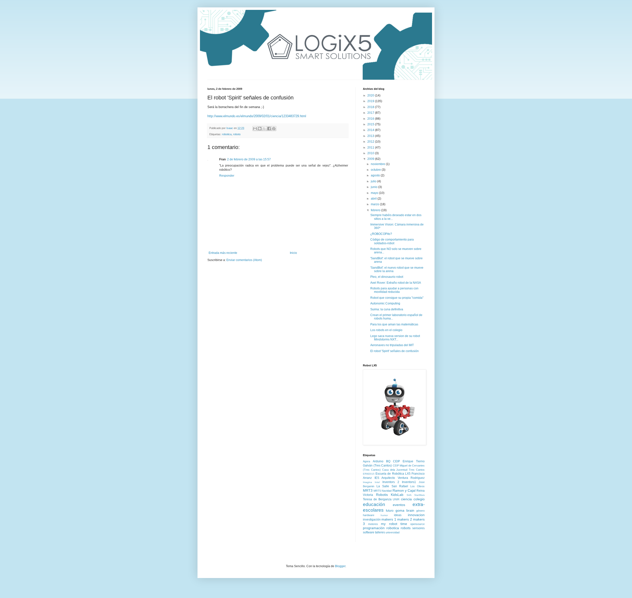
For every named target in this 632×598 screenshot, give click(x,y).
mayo (375, 193)
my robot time (394, 524)
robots (237, 134)
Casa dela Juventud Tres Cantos (403, 469)
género (420, 510)
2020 (371, 95)
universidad (392, 532)
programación (374, 528)
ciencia (406, 499)
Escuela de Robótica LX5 (393, 473)
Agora (366, 461)
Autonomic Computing (385, 303)
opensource (417, 524)
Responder (226, 175)
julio (374, 181)
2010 (371, 153)
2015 (371, 124)
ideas (397, 515)
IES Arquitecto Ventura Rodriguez (400, 478)
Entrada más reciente (223, 253)
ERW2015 (369, 473)
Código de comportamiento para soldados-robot (392, 241)
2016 (371, 118)
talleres (380, 532)
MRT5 (377, 490)
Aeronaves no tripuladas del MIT (392, 345)
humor (384, 515)
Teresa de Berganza (377, 499)
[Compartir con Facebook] (269, 128)
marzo (375, 204)
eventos (399, 505)
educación (374, 504)
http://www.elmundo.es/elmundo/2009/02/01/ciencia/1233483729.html (256, 116)
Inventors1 (409, 482)
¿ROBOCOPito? (381, 234)
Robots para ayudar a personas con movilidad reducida (394, 290)
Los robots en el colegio (386, 330)
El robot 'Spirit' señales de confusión (394, 351)
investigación (372, 519)
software (368, 532)
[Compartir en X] (264, 128)
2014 (371, 130)
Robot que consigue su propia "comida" (396, 297)
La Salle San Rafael (392, 486)
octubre (376, 169)
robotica (227, 134)
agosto (376, 175)
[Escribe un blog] (259, 128)
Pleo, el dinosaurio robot (386, 277)
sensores (418, 528)
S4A (409, 495)
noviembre (378, 164)
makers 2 (404, 519)
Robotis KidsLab (390, 495)
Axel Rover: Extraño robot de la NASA (395, 282)
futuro (390, 510)
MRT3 (368, 490)
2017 (371, 112)
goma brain (404, 510)
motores (373, 524)
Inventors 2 (390, 482)
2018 (371, 107)
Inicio (293, 253)
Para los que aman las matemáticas (394, 324)
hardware (368, 515)
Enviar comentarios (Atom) (244, 260)
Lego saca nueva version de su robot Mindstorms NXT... (395, 337)
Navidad (387, 490)
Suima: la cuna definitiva (386, 309)
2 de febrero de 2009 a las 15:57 (249, 159)
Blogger (340, 566)
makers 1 (388, 519)
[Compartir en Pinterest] (273, 128)
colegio (419, 499)
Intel (377, 482)
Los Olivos (417, 486)
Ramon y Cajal (404, 490)
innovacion (416, 515)
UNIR (396, 499)
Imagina (367, 482)
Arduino (378, 461)
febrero (376, 210)
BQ (388, 461)
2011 (371, 147)
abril (374, 198)
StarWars (419, 495)
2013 (371, 136)
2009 (371, 159)
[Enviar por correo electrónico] (255, 128)
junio (374, 187)
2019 (371, 101)
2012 (371, 141)
